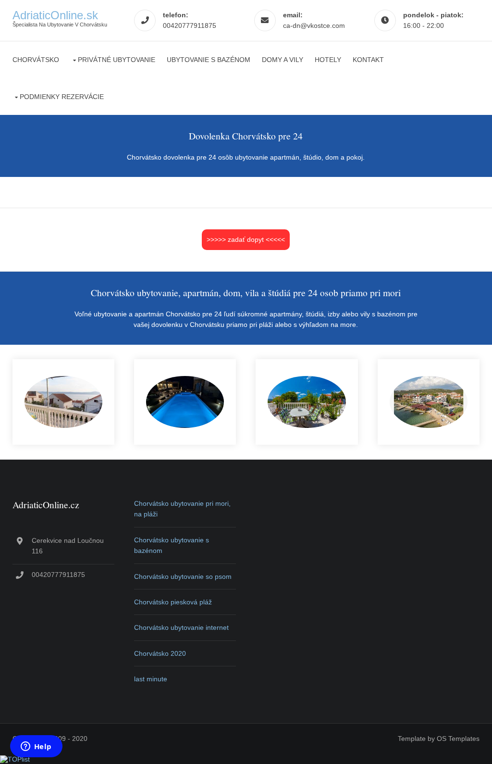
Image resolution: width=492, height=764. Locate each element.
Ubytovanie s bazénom (208, 59)
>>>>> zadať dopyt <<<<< (246, 239)
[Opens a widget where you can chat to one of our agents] (36, 747)
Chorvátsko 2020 (160, 653)
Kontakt (368, 59)
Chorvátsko (35, 59)
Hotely (328, 59)
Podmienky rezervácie (62, 96)
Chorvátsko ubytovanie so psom (183, 576)
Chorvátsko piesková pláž (173, 602)
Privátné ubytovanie (116, 59)
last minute (150, 679)
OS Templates (458, 738)
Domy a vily (282, 59)
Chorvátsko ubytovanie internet (181, 627)
